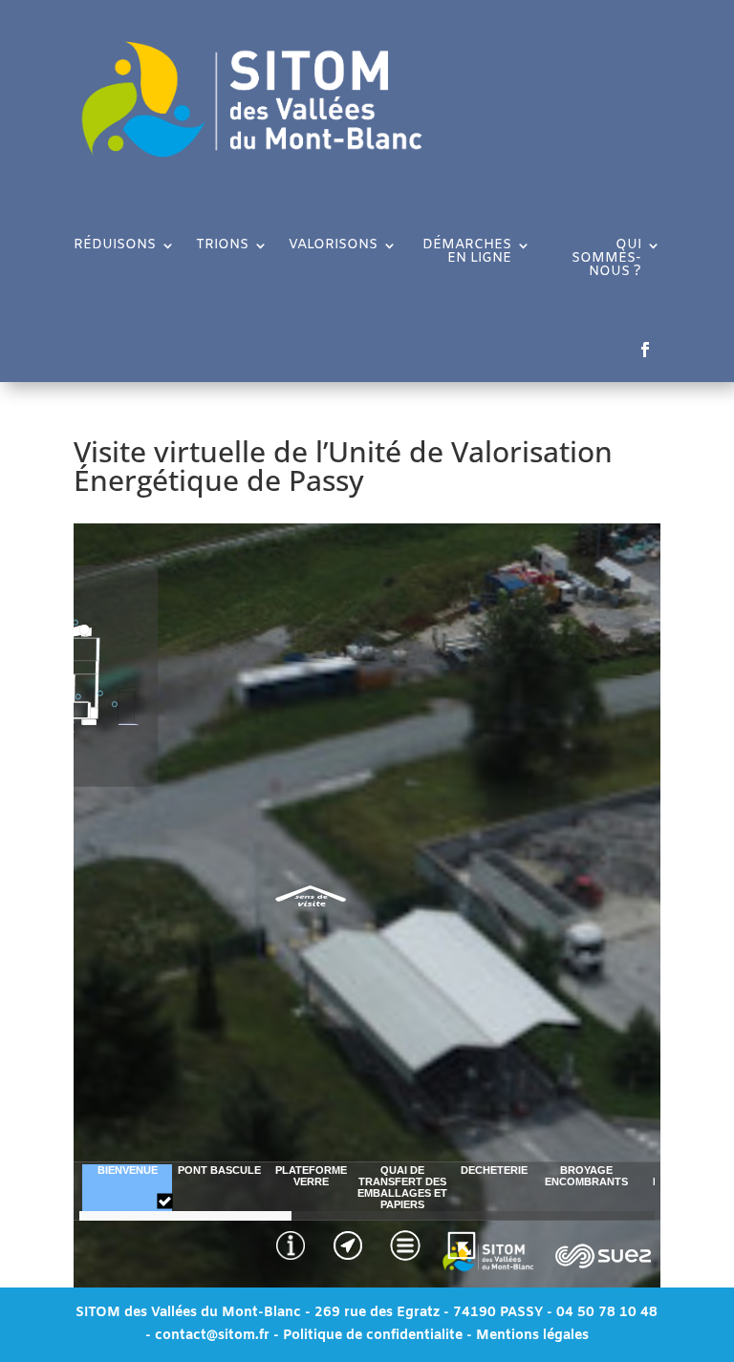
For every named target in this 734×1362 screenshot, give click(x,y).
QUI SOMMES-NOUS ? (606, 260)
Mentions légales (532, 1336)
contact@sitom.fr (214, 1336)
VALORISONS (333, 246)
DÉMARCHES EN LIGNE (466, 253)
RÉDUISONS (115, 246)
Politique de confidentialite (373, 1336)
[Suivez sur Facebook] (645, 349)
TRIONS (222, 246)
